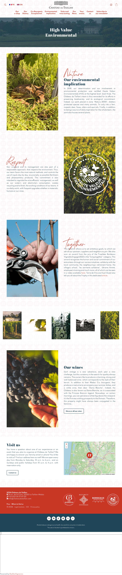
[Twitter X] (68, 518)
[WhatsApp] (73, 518)
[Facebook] (54, 518)
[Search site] (5, 5)
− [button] (66, 447)
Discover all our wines (74, 411)
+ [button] (66, 444)
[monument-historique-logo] (83, 500)
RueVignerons (16, 574)
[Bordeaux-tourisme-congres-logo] (98, 499)
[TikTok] (58, 518)
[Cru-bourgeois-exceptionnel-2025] (69, 500)
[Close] (1, 533)
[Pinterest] (63, 518)
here (83, 273)
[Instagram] (49, 518)
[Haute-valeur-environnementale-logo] (113, 500)
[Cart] (116, 5)
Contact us (12, 473)
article (104, 276)
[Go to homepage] (61, 5)
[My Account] (111, 5)
